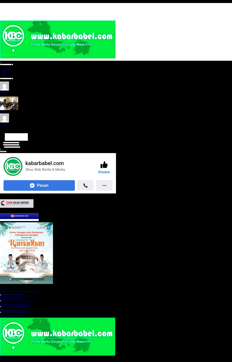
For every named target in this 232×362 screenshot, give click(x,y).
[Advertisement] (116, 11)
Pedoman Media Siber (6, 68)
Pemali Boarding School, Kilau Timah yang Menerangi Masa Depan (11, 298)
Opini (3, 75)
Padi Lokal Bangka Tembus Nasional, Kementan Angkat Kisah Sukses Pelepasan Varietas (18, 291)
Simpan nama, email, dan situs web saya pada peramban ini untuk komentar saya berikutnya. (19, 149)
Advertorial (4, 72)
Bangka (1, 289)
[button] (0, 63)
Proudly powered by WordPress (6, 359)
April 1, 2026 (3, 293)
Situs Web (2, 147)
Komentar (2, 140)
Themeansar (23, 359)
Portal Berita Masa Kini (4, 60)
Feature (3, 73)
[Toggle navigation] (0, 62)
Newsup (17, 359)
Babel (1, 296)
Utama (3, 70)
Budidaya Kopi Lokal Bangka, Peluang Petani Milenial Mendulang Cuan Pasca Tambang (15, 304)
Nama (1, 142)
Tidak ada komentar (18, 293)
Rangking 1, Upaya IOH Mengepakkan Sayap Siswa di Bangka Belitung (12, 315)
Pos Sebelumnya (3, 112)
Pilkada (3, 74)
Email (1, 144)
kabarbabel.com (4, 92)
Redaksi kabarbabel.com (7, 69)
